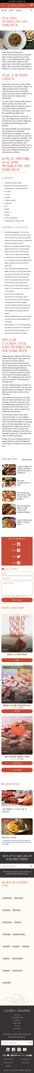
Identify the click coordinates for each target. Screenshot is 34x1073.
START (17, 660)
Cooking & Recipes (17, 1017)
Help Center (17, 1023)
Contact (17, 1026)
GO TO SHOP (17, 770)
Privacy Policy (25, 1059)
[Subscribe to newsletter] (30, 866)
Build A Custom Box (17, 654)
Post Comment (17, 600)
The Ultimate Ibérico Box (17, 756)
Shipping (17, 1020)
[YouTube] (25, 1049)
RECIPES (4, 10)
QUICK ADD (17, 763)
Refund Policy (8, 1063)
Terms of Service (8, 1059)
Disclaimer (25, 1063)
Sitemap (8, 1066)
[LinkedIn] (8, 1049)
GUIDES (11, 10)
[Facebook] (14, 1049)
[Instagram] (20, 1049)
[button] (2, 5)
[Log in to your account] (28, 5)
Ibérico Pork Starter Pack (17, 705)
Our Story (17, 1015)
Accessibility (17, 1029)
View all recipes (27, 459)
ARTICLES (19, 10)
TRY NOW (17, 711)
